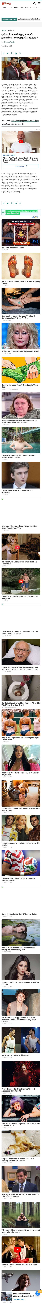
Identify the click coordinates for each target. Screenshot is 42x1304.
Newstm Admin (9, 42)
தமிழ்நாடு (11, 30)
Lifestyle (34, 8)
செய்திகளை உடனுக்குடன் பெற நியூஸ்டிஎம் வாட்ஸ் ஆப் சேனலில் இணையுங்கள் (22, 212)
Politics (24, 8)
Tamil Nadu (14, 8)
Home (4, 8)
